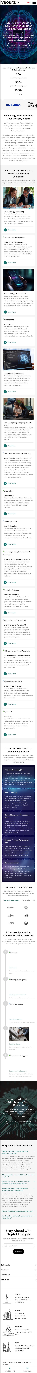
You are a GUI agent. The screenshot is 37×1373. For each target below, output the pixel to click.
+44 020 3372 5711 (20, 1318)
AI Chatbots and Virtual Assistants (17, 656)
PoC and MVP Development (14, 242)
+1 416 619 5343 (19, 1302)
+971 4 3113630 (19, 1350)
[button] (18, 1152)
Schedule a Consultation (18, 1121)
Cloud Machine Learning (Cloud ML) (17, 458)
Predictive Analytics (11, 595)
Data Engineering (10, 526)
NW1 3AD (22, 1316)
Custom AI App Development (15, 294)
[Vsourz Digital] (10, 2)
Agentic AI (7, 716)
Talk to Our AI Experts (18, 45)
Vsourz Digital (21, 1362)
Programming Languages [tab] (11, 900)
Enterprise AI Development (14, 373)
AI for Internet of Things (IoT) (15, 625)
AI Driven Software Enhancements (17, 559)
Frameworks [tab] (26, 900)
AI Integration (9, 324)
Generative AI (9, 496)
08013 (30, 1332)
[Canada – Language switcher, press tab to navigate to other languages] (28, 2)
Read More (12, 230)
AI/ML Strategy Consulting (14, 212)
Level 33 (17, 1346)
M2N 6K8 (22, 1300)
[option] (11, 104)
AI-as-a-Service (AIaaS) (13, 686)
